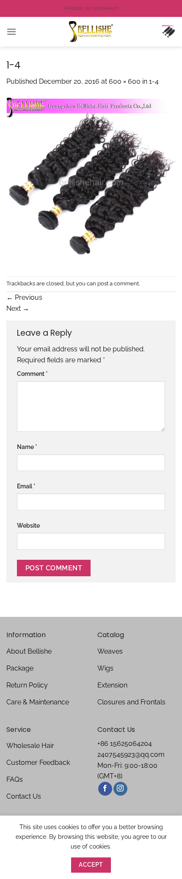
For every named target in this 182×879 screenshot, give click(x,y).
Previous (24, 297)
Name (27, 446)
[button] (11, 31)
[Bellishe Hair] (91, 32)
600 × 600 (125, 81)
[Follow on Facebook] (105, 789)
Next (17, 308)
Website (28, 525)
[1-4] (91, 181)
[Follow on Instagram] (120, 789)
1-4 (154, 81)
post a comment (118, 283)
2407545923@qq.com (131, 754)
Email (26, 486)
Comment (32, 373)
